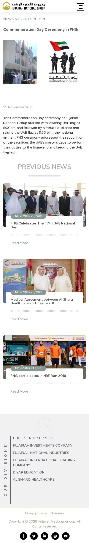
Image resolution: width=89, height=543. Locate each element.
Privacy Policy (36, 513)
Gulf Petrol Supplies (32, 438)
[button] (80, 7)
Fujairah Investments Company (42, 445)
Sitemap (57, 513)
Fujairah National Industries (41, 452)
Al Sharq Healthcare (33, 479)
